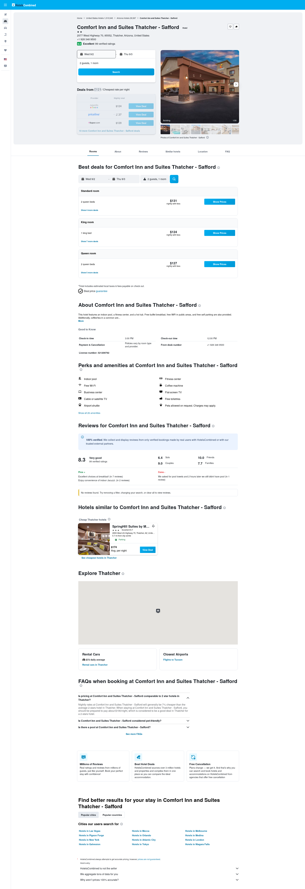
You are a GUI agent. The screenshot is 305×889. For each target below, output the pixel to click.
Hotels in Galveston (89, 844)
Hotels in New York (89, 839)
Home (79, 18)
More (81, 320)
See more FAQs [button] (134, 733)
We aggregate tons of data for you (99, 874)
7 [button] (109, 91)
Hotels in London (194, 839)
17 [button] (132, 99)
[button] (5, 4)
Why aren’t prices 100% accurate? (99, 880)
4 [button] (139, 83)
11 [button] (139, 91)
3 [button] (132, 83)
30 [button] (124, 114)
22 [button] (116, 106)
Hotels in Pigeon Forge (91, 835)
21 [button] (109, 106)
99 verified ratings (105, 43)
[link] (99, 558)
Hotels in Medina (194, 835)
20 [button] (101, 106)
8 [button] (117, 91)
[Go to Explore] (5, 41)
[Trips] (5, 50)
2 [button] (124, 83)
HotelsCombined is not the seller (98, 868)
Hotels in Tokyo (140, 844)
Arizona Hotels (123, 18)
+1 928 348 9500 (86, 39)
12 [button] (147, 91)
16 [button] (124, 99)
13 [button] (101, 99)
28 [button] (109, 114)
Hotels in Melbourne (196, 830)
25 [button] (139, 106)
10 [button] (132, 91)
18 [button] (139, 99)
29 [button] (116, 114)
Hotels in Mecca (140, 830)
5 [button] (147, 83)
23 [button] (124, 106)
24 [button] (132, 106)
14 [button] (109, 99)
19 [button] (147, 99)
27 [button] (101, 114)
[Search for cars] (5, 28)
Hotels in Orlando (141, 835)
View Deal (147, 549)
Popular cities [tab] (88, 814)
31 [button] (203, 114)
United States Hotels (95, 18)
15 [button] (116, 99)
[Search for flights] (5, 14)
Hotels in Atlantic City (144, 839)
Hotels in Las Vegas (89, 830)
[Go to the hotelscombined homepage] (23, 4)
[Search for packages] (5, 34)
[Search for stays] (5, 21)
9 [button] (124, 91)
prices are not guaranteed (149, 859)
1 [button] (117, 83)
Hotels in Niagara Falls (197, 844)
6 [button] (101, 91)
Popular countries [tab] (112, 814)
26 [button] (147, 106)
